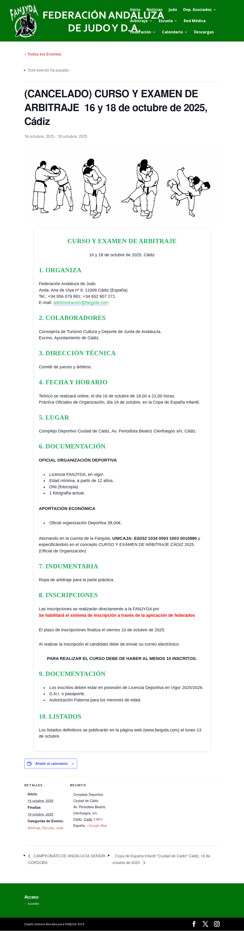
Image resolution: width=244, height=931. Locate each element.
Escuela (166, 21)
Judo (173, 10)
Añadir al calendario (51, 763)
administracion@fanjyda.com (80, 302)
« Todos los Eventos (42, 54)
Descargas (204, 32)
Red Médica (195, 21)
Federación (140, 32)
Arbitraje (139, 21)
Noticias (155, 10)
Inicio (135, 10)
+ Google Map (96, 825)
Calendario (172, 32)
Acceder (33, 903)
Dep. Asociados (197, 10)
